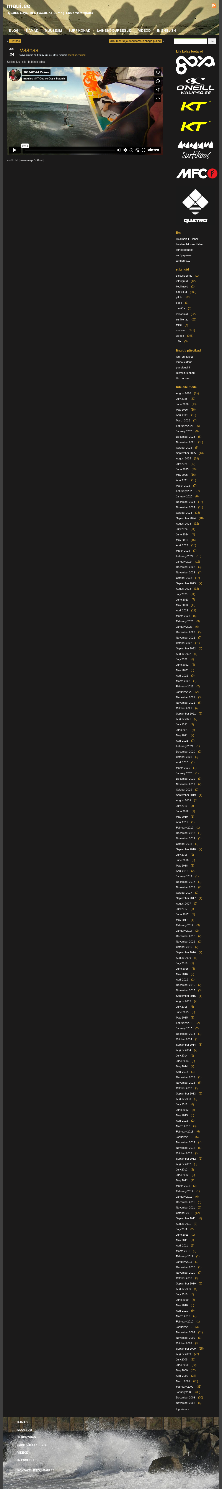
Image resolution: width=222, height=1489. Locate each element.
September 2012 (186, 1158)
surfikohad (182, 319)
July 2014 (182, 1055)
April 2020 (182, 762)
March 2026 (183, 420)
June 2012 (182, 1175)
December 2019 (185, 778)
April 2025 (182, 480)
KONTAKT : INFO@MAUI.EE (36, 1470)
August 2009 (183, 1354)
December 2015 (185, 985)
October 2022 (184, 643)
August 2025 (183, 458)
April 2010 (182, 1310)
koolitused (182, 286)
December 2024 (185, 501)
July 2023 (182, 594)
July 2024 (182, 529)
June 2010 (182, 1299)
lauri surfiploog (185, 356)
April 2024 (182, 545)
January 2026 (184, 431)
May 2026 (182, 409)
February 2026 (184, 426)
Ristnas (15, 41)
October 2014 (184, 1039)
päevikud (72, 55)
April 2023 (182, 610)
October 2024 (184, 512)
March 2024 (183, 550)
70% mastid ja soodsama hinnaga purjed (135, 41)
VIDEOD (144, 30)
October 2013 (184, 1088)
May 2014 (182, 1066)
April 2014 (182, 1071)
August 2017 (183, 903)
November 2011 (185, 1207)
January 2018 (184, 876)
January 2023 (184, 626)
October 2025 (184, 447)
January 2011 (184, 1261)
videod (81, 55)
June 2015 (182, 1012)
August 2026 (183, 393)
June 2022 (182, 664)
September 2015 (186, 995)
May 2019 (182, 816)
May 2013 (182, 1115)
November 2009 (185, 1337)
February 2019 (184, 827)
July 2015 (182, 1006)
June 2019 (182, 811)
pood (179, 302)
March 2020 (183, 767)
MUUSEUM (53, 30)
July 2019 (182, 805)
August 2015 (183, 1001)
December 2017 (185, 881)
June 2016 (182, 968)
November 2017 (185, 887)
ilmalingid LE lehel (187, 239)
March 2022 (183, 681)
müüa (181, 308)
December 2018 (185, 833)
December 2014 (185, 1033)
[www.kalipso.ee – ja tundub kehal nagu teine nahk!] (195, 93)
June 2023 (182, 599)
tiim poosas (182, 378)
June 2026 (182, 404)
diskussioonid (184, 275)
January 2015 (184, 1028)
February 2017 (184, 925)
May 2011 (182, 1240)
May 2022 (182, 670)
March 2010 (183, 1316)
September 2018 (186, 849)
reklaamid (182, 314)
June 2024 (182, 534)
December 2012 (185, 1142)
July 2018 (182, 854)
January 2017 (184, 930)
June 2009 (182, 1365)
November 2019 (185, 784)
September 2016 (186, 952)
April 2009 (182, 1375)
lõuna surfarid (184, 362)
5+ (179, 341)
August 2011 (183, 1223)
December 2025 (185, 436)
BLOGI (14, 30)
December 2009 (185, 1332)
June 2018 (182, 860)
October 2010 (184, 1278)
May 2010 (182, 1305)
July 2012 (182, 1169)
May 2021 (182, 735)
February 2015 (184, 1023)
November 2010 (185, 1272)
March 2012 (183, 1185)
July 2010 (182, 1294)
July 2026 (182, 398)
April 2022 (182, 675)
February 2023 (184, 621)
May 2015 (182, 1017)
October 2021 (184, 708)
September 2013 (186, 1093)
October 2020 (184, 757)
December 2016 (185, 936)
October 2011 (184, 1213)
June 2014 (182, 1061)
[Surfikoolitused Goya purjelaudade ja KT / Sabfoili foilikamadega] (195, 160)
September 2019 (186, 795)
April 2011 (182, 1245)
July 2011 (181, 1229)
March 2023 (183, 615)
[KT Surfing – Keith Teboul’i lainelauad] (195, 133)
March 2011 (183, 1251)
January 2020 (184, 773)
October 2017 (184, 892)
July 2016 (182, 963)
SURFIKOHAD (79, 30)
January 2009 (184, 1392)
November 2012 (185, 1147)
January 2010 (184, 1327)
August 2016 (183, 957)
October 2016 (184, 947)
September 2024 (186, 518)
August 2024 (183, 523)
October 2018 (184, 843)
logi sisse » (182, 1409)
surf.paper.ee (183, 255)
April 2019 (182, 822)
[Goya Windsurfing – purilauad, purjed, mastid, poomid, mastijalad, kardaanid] (195, 73)
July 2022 (182, 659)
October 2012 (184, 1153)
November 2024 (185, 507)
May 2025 (182, 474)
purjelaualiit (183, 367)
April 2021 (182, 740)
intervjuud (182, 281)
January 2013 (184, 1137)
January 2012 (184, 1196)
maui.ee (18, 5)
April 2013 (182, 1120)
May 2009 (182, 1370)
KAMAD (32, 30)
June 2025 (182, 469)
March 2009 (183, 1381)
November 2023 (185, 572)
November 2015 (185, 990)
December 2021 (185, 697)
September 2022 (186, 648)
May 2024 (182, 539)
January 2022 (184, 691)
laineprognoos (184, 249)
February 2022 (184, 686)
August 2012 (183, 1164)
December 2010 (185, 1267)
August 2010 (183, 1289)
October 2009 (184, 1343)
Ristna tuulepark (185, 373)
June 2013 (182, 1109)
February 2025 (184, 491)
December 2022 (185, 632)
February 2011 (184, 1256)
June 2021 (182, 729)
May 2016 (182, 974)
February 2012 (184, 1191)
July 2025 (182, 464)
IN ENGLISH (166, 30)
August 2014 (183, 1050)
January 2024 (184, 561)
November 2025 (185, 442)
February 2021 (184, 746)
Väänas (29, 50)
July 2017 (182, 909)
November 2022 (185, 637)
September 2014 (186, 1044)
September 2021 (186, 713)
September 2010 (186, 1283)
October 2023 (184, 577)
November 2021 (185, 702)
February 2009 (184, 1386)
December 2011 (185, 1202)
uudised (181, 330)
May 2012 (182, 1180)
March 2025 (183, 485)
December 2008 (185, 1397)
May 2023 (182, 605)
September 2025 (186, 453)
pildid (179, 297)
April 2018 (182, 871)
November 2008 (185, 1403)
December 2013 (185, 1077)
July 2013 (182, 1104)
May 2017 (182, 919)
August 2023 (183, 588)
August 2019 (183, 800)
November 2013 (185, 1082)
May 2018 (182, 865)
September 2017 (186, 898)
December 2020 (185, 751)
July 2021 (182, 724)
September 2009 (186, 1348)
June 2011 (182, 1234)
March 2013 (183, 1126)
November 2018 (185, 838)
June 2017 (182, 914)
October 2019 (184, 789)
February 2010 (184, 1321)
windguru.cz (183, 260)
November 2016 (185, 941)
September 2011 (186, 1218)
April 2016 (182, 979)
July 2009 (182, 1359)
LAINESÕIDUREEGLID (114, 30)
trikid (179, 325)
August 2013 (183, 1099)
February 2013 (184, 1131)
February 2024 (184, 556)
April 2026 (182, 415)
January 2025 (184, 496)
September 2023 (186, 583)
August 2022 (183, 653)
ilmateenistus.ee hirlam (189, 244)
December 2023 (185, 567)
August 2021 (183, 719)
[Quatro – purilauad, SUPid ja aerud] (195, 224)
